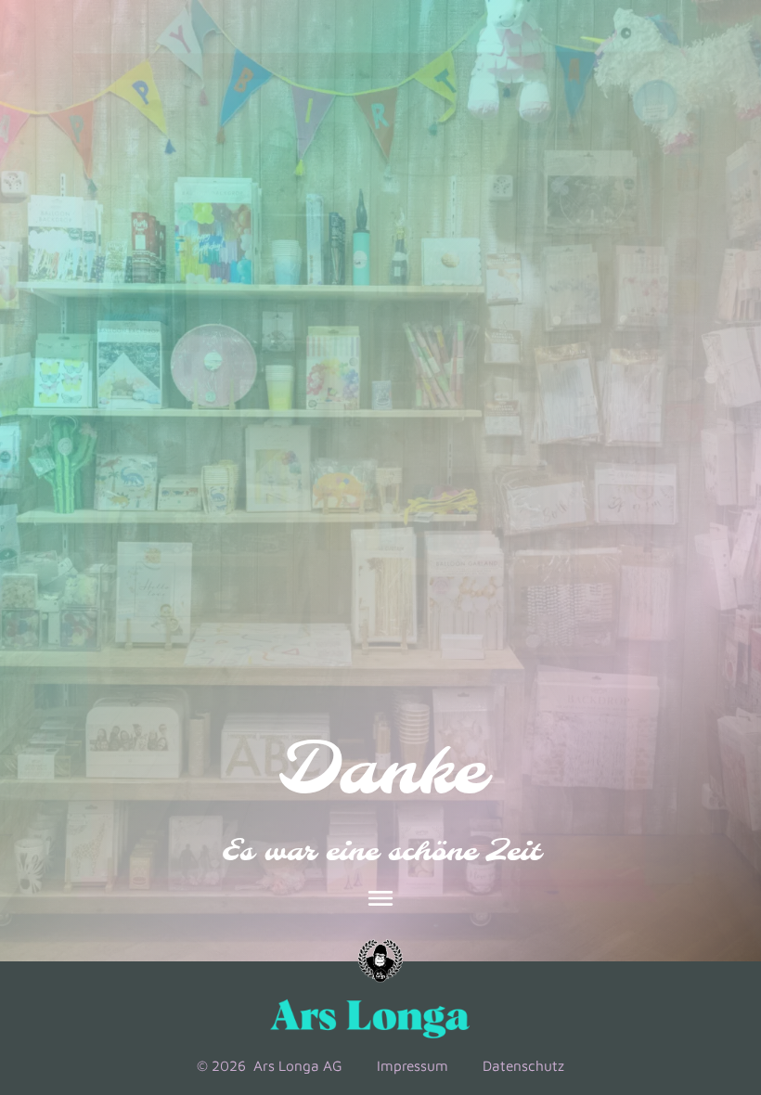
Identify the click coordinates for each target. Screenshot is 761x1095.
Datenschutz (523, 1065)
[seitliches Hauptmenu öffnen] (380, 898)
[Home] (380, 961)
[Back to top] (695, 950)
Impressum (412, 1065)
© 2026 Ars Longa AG (269, 1065)
